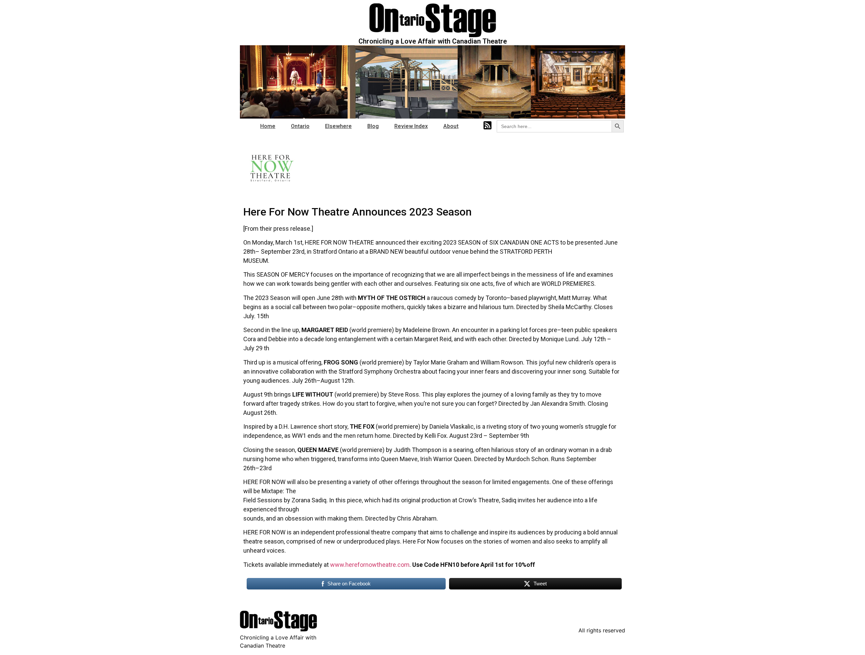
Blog (373, 126)
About (451, 126)
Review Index (411, 126)
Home (267, 126)
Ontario (300, 126)
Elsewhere (338, 126)
